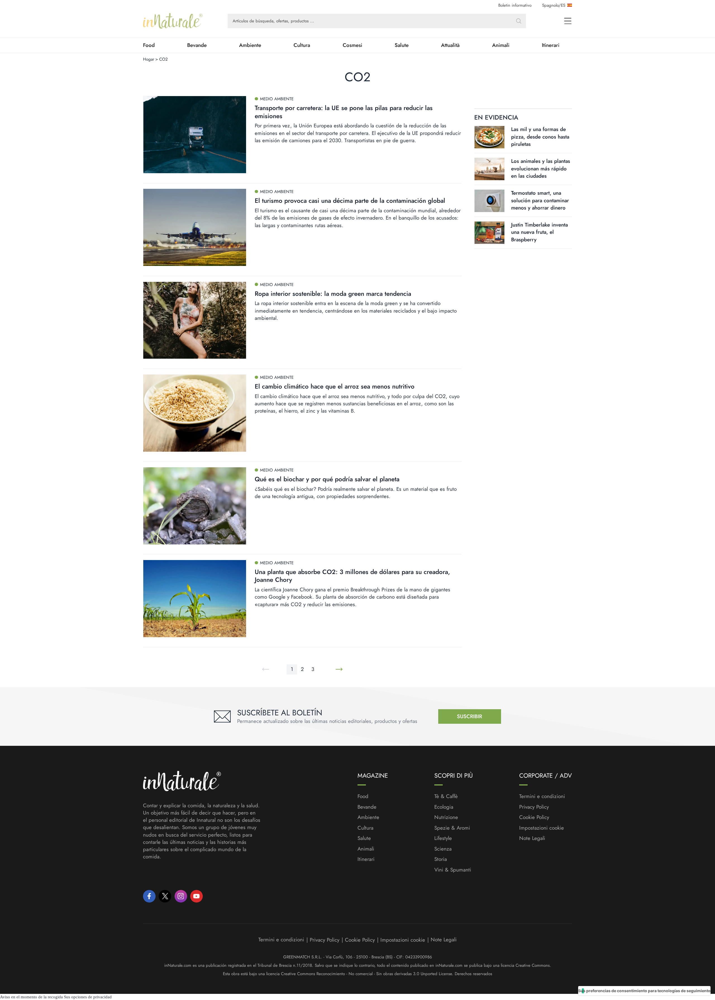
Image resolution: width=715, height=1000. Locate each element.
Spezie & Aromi (452, 828)
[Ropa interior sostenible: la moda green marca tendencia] (194, 320)
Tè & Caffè (446, 796)
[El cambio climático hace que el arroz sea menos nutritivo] (194, 413)
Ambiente (250, 45)
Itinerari (550, 45)
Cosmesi (352, 45)
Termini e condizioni (542, 796)
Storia (440, 859)
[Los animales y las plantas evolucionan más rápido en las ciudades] (489, 169)
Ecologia (443, 807)
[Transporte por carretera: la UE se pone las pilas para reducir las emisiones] (194, 134)
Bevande (197, 45)
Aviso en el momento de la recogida (31, 997)
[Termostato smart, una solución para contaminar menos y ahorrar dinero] (489, 200)
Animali (500, 45)
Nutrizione (446, 817)
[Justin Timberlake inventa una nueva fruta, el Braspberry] (489, 232)
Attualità (450, 45)
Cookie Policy (534, 817)
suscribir (469, 716)
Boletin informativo (515, 5)
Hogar (148, 59)
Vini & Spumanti (452, 869)
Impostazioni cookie (541, 828)
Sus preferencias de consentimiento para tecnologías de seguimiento (644, 990)
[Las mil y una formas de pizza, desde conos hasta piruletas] (489, 137)
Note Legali (532, 838)
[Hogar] (172, 21)
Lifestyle (443, 838)
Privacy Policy (534, 807)
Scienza (443, 849)
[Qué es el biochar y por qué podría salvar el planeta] (194, 506)
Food (149, 45)
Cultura (302, 45)
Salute (402, 45)
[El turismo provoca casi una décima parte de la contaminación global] (194, 227)
